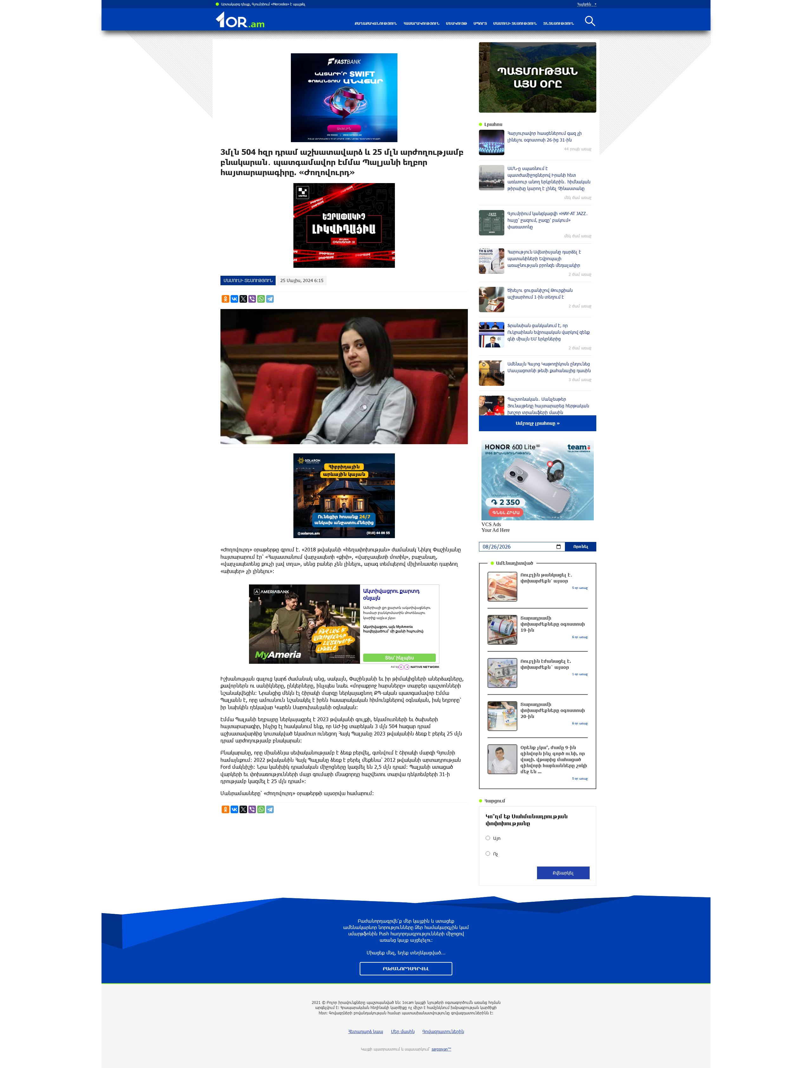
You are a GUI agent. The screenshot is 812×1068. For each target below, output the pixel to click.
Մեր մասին (403, 1031)
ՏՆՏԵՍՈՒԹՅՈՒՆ (558, 23)
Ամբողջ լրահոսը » (538, 423)
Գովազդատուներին (443, 1031)
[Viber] (252, 299)
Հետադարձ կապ (365, 1031)
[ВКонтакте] (234, 299)
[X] (243, 299)
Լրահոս (493, 124)
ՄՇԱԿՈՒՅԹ (456, 23)
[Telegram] (270, 299)
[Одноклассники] (225, 299)
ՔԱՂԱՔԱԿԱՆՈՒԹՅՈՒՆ (376, 23)
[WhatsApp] (261, 299)
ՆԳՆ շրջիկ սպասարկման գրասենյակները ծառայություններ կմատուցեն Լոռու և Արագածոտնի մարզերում (308, 4)
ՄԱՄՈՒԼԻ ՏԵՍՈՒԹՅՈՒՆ (515, 23)
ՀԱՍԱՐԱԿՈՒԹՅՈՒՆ (421, 23)
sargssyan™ (441, 1049)
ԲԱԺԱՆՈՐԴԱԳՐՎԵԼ (406, 968)
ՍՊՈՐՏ (480, 23)
